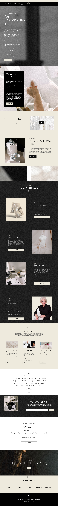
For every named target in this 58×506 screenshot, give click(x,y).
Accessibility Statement (37, 499)
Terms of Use (28, 499)
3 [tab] (29, 392)
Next (53, 384)
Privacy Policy (19, 499)
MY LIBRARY (22, 4)
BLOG (13, 3)
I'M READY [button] (29, 467)
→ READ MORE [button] (9, 362)
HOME (5, 3)
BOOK (10, 3)
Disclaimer (32, 499)
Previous (4, 384)
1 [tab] (27, 392)
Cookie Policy (23, 499)
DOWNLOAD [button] (51, 410)
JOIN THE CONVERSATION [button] (29, 442)
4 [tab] (30, 392)
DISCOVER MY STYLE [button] (32, 156)
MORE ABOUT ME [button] (9, 103)
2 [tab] (28, 392)
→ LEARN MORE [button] (41, 217)
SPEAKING (15, 3)
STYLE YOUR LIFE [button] (29, 4)
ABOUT (8, 3)
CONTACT (19, 3)
